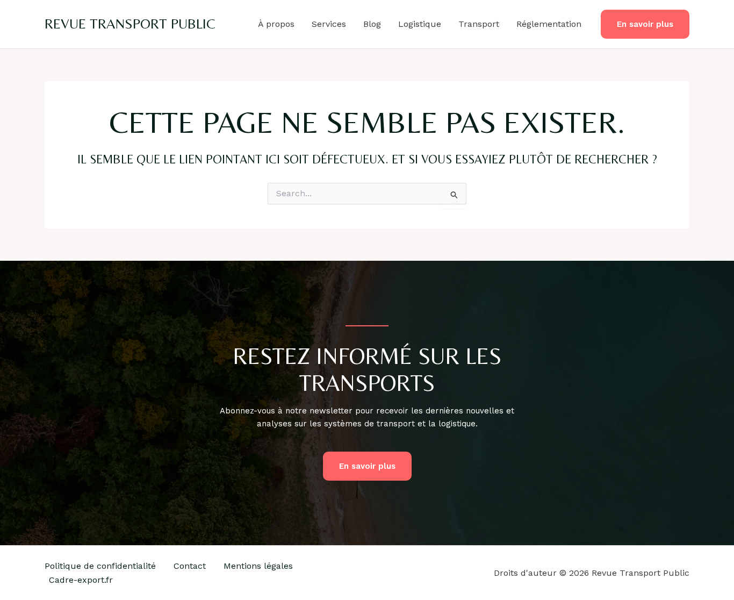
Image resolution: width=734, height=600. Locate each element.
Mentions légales (258, 566)
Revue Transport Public (130, 24)
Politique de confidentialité (100, 566)
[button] (645, 24)
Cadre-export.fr (81, 580)
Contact (190, 566)
